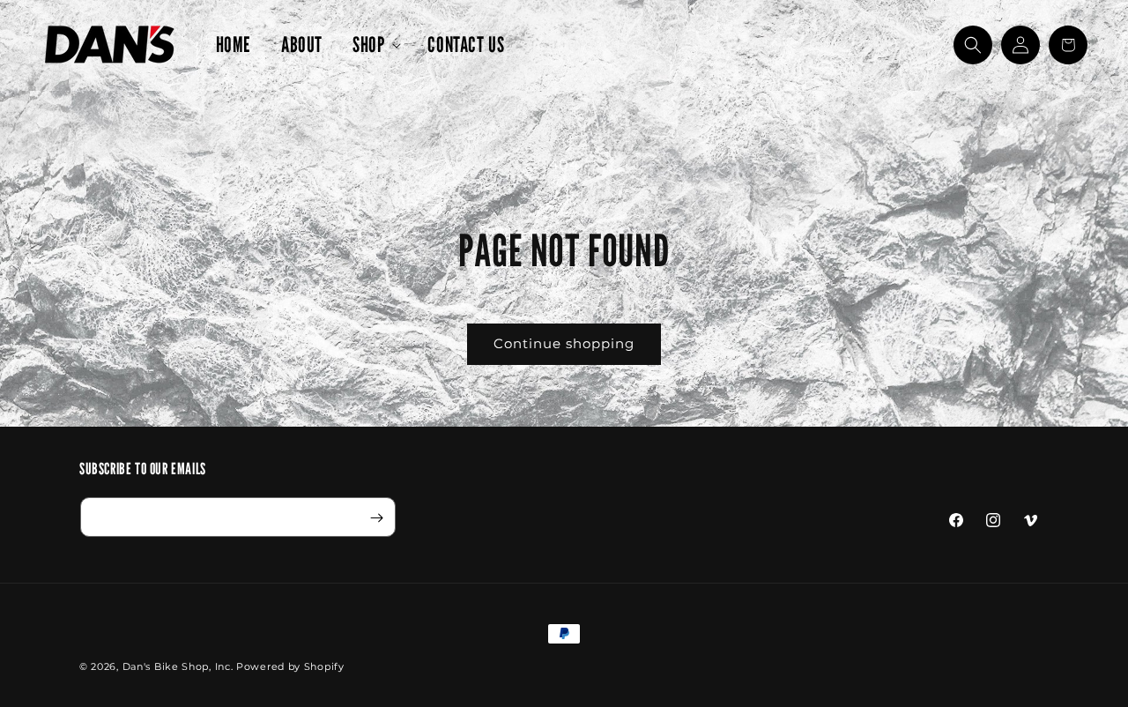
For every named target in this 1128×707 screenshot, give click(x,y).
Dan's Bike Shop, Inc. (178, 666)
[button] (375, 44)
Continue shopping (564, 343)
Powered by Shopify (290, 666)
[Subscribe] (376, 518)
